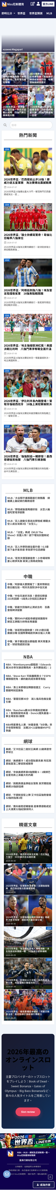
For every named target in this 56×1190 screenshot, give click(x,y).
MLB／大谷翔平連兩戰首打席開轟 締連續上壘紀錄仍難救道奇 (28, 499)
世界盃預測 (35, 13)
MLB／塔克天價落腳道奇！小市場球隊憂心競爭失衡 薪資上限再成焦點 (28, 559)
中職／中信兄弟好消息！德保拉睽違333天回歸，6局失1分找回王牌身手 (27, 597)
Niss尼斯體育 (15, 4)
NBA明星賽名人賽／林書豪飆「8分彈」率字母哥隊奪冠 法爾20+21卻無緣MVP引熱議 (29, 727)
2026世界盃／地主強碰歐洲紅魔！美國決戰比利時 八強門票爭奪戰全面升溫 (28, 347)
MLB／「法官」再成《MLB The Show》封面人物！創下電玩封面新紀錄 (28, 535)
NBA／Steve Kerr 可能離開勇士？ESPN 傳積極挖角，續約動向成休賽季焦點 (28, 677)
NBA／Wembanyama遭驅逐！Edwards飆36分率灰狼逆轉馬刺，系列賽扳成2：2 (28, 666)
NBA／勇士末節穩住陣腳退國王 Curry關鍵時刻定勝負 (28, 688)
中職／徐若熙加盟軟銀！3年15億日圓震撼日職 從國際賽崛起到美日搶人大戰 (28, 631)
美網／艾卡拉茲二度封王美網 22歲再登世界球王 (28, 750)
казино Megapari (13, 49)
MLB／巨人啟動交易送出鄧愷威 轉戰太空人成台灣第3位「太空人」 (29, 522)
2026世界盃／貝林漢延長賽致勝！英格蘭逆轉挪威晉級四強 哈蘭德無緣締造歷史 (41, 78)
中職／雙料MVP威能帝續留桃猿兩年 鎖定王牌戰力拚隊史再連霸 (27, 619)
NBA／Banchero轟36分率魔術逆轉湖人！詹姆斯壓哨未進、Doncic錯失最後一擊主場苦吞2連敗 (28, 713)
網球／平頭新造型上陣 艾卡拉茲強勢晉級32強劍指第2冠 (28, 796)
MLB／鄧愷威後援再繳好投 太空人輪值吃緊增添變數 (28, 510)
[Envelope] (7, 1174)
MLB (49, 13)
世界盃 (21, 13)
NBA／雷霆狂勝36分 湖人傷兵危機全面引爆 (28, 700)
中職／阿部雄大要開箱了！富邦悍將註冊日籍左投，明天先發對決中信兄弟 (28, 585)
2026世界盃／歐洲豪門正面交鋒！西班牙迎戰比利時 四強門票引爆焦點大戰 (14, 111)
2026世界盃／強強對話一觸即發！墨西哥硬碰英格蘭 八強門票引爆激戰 (28, 457)
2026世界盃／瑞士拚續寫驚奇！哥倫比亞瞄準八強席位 (28, 236)
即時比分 (7, 13)
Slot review (28, 1112)
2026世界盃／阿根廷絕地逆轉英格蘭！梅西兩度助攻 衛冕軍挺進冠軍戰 (14, 78)
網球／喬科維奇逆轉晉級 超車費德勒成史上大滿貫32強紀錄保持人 (28, 807)
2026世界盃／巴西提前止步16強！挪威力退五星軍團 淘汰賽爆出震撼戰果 (27, 180)
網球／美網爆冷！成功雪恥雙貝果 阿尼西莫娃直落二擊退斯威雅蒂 (28, 762)
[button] (8, 13)
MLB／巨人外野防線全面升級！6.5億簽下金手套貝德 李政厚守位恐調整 (28, 548)
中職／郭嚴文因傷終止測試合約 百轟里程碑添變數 (28, 608)
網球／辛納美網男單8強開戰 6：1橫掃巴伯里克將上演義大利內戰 (28, 773)
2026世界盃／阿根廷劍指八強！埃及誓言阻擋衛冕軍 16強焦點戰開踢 (28, 291)
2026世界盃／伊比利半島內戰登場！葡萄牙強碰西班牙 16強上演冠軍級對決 (28, 402)
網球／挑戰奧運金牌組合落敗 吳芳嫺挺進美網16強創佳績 (28, 784)
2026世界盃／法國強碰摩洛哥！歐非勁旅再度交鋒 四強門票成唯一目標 (41, 111)
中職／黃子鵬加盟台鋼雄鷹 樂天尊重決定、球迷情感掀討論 (28, 642)
